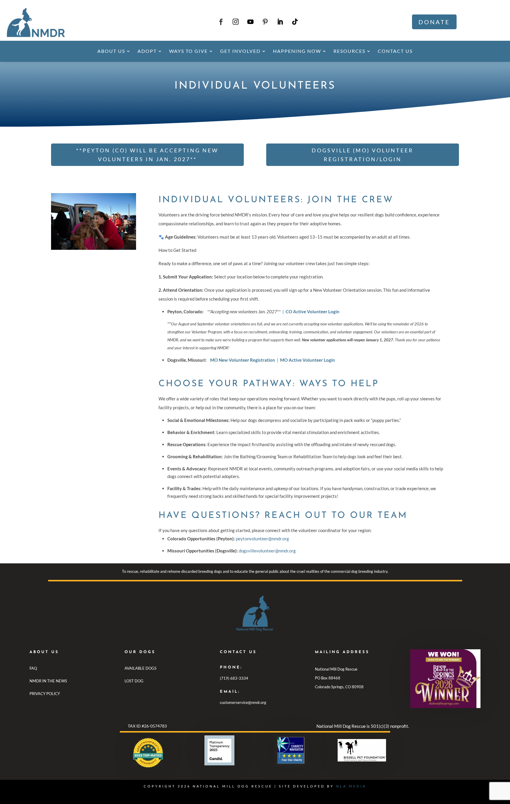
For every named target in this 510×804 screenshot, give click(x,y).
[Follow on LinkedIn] (280, 22)
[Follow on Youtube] (250, 22)
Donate (434, 21)
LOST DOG (134, 681)
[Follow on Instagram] (236, 22)
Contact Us (395, 51)
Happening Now (297, 51)
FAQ (33, 668)
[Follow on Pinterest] (265, 22)
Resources (349, 51)
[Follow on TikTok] (295, 22)
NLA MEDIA (351, 786)
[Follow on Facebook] (221, 22)
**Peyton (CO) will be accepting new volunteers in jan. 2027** (147, 155)
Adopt (147, 51)
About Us (111, 51)
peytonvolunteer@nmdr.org (263, 538)
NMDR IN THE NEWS (48, 681)
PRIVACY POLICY (45, 693)
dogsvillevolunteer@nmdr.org (267, 550)
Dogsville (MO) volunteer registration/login (362, 155)
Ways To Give (188, 51)
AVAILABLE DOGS (140, 668)
